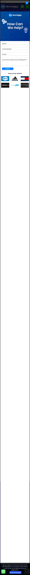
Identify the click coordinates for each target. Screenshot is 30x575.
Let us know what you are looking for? (14, 60)
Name (4, 44)
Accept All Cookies (15, 572)
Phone (4, 54)
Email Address (7, 49)
